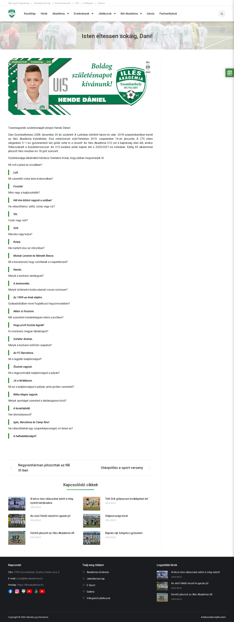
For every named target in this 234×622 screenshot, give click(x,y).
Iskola (150, 13)
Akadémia (58, 13)
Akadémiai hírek (19, 62)
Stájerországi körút (116, 516)
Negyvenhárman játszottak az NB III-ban (44, 467)
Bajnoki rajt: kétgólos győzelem (124, 533)
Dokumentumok (63, 3)
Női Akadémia (129, 13)
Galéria (101, 3)
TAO (77, 3)
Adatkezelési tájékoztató (213, 617)
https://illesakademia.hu (30, 584)
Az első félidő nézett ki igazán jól (50, 516)
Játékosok (105, 13)
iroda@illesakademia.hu (29, 578)
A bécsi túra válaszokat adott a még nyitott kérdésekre (51, 501)
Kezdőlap (30, 13)
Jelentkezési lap (42, 3)
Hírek (44, 13)
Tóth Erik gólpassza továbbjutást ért (126, 498)
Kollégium (88, 3)
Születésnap (37, 62)
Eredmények (81, 13)
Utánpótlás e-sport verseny (122, 468)
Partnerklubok (168, 13)
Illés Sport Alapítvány (18, 3)
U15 (49, 62)
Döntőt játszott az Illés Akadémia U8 (52, 533)
